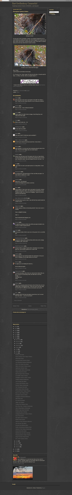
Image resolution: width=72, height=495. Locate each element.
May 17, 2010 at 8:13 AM (20, 297)
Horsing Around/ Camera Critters (23, 360)
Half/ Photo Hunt (19, 398)
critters (18, 92)
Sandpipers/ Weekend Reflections (23, 396)
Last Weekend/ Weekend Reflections (24, 362)
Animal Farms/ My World (21, 431)
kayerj (16, 146)
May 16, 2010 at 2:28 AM (20, 251)
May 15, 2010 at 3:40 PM (20, 143)
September (18, 345)
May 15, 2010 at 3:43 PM (20, 151)
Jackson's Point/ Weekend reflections (24, 421)
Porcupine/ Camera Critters (21, 394)
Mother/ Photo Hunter (20, 419)
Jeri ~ (16, 292)
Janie (16, 230)
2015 (16, 328)
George (17, 222)
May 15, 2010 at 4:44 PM (20, 160)
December (18, 339)
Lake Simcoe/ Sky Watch (21, 423)
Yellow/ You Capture (20, 402)
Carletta (17, 179)
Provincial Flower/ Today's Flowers (23, 390)
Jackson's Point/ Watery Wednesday (23, 429)
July (17, 349)
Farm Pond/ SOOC (20, 415)
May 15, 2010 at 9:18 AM (20, 103)
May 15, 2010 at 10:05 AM (21, 117)
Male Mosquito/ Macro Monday (22, 373)
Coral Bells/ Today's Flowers (22, 375)
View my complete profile (18, 463)
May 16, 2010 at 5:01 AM (20, 259)
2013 (16, 332)
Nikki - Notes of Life (20, 140)
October (18, 343)
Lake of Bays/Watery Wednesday (23, 408)
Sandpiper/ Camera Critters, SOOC (23, 377)
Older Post (43, 306)
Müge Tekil (17, 206)
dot (16, 163)
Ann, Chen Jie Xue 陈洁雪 (21, 198)
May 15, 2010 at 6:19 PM (20, 219)
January (18, 446)
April (17, 441)
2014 (16, 330)
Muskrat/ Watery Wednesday (22, 385)
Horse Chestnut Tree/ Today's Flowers (24, 356)
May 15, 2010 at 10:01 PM (21, 243)
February (18, 444)
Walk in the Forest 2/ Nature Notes (23, 366)
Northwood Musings (20, 238)
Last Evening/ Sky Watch (21, 381)
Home (29, 306)
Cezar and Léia (18, 271)
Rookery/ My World (20, 354)
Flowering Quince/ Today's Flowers (23, 434)
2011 (16, 336)
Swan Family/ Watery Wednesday (23, 370)
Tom (16, 120)
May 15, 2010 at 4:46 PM (20, 168)
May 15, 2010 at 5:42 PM (20, 195)
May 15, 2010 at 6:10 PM (20, 203)
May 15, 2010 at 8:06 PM (20, 227)
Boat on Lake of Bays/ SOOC (22, 392)
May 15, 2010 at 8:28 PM (20, 235)
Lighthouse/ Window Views (21, 368)
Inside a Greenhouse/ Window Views (23, 427)
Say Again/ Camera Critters (21, 417)
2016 (16, 326)
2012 (16, 334)
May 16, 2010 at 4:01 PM (20, 280)
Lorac (16, 112)
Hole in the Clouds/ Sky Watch (22, 364)
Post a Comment (18, 300)
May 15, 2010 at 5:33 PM (20, 184)
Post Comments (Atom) (33, 309)
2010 (16, 338)
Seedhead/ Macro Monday (21, 411)
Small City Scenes (19, 246)
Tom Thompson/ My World (21, 387)
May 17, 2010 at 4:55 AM (20, 289)
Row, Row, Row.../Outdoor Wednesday (24, 406)
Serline (17, 105)
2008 (16, 451)
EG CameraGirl (22, 457)
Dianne (17, 261)
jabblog (17, 254)
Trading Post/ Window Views (22, 404)
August (17, 347)
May (17, 353)
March (17, 442)
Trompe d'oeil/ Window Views (22, 383)
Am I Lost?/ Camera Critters (22, 438)
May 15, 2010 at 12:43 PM (21, 137)
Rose (16, 187)
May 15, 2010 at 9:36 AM (20, 109)
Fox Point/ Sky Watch (20, 400)
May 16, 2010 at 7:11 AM (20, 268)
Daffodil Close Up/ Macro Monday (23, 432)
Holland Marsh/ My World (21, 371)
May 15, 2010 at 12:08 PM (21, 130)
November (18, 341)
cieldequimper (18, 126)
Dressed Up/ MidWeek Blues (22, 425)
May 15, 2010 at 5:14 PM (20, 176)
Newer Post (16, 306)
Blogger (43, 487)
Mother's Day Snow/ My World (22, 410)
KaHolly (17, 154)
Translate (53, 14)
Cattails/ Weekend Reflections (22, 379)
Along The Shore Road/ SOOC (22, 436)
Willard (17, 283)
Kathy (16, 97)
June (17, 351)
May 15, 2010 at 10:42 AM (21, 124)
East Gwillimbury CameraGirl (24, 4)
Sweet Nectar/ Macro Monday (22, 389)
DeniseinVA (18, 171)
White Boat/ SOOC (20, 358)
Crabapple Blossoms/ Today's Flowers (24, 413)
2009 (16, 449)
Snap (16, 133)
